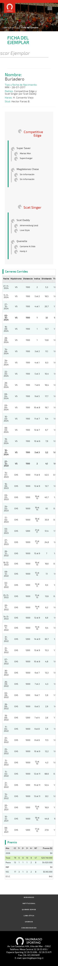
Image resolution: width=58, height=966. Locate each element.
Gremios (29, 922)
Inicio (17, 27)
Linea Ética (29, 916)
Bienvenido (29, 897)
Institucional (29, 903)
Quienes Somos (29, 910)
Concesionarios (28, 928)
